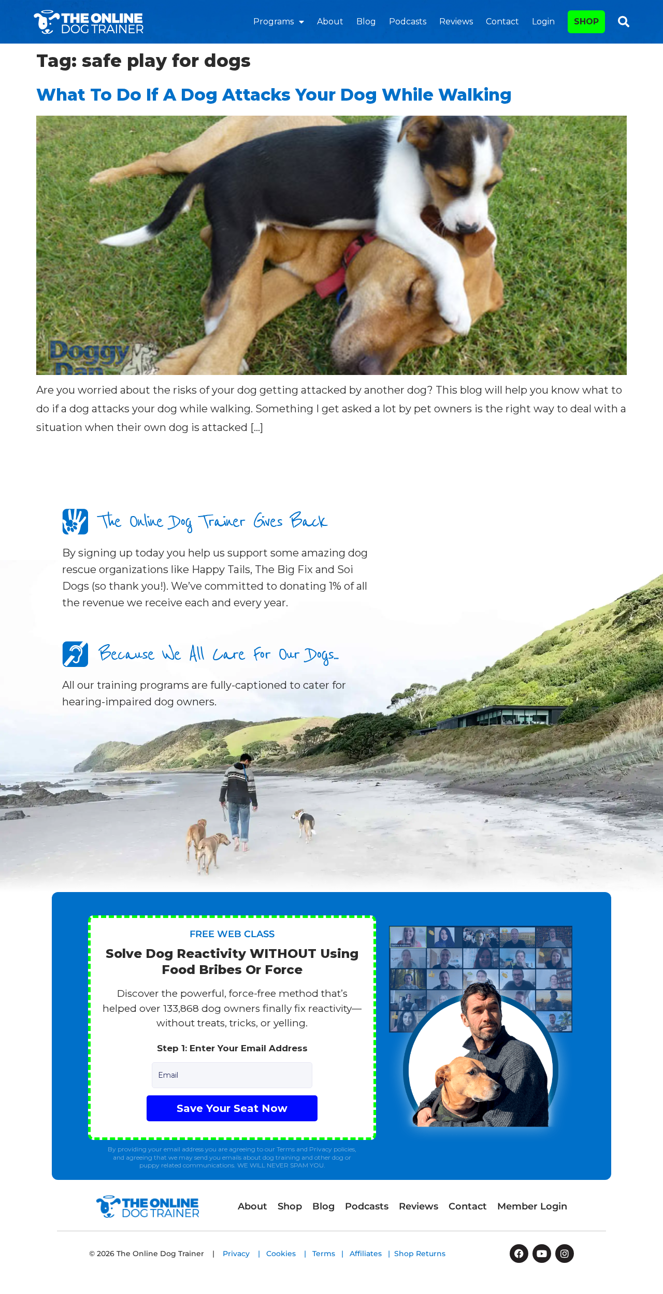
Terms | (331, 1253)
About (330, 21)
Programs (273, 21)
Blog (366, 21)
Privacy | (244, 1253)
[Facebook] (519, 1253)
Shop (290, 1206)
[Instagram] (564, 1253)
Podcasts (407, 21)
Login (543, 21)
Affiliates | (372, 1253)
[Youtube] (541, 1253)
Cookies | (289, 1253)
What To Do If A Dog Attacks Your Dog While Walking (274, 95)
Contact (502, 21)
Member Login (532, 1206)
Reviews (456, 21)
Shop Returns (419, 1253)
